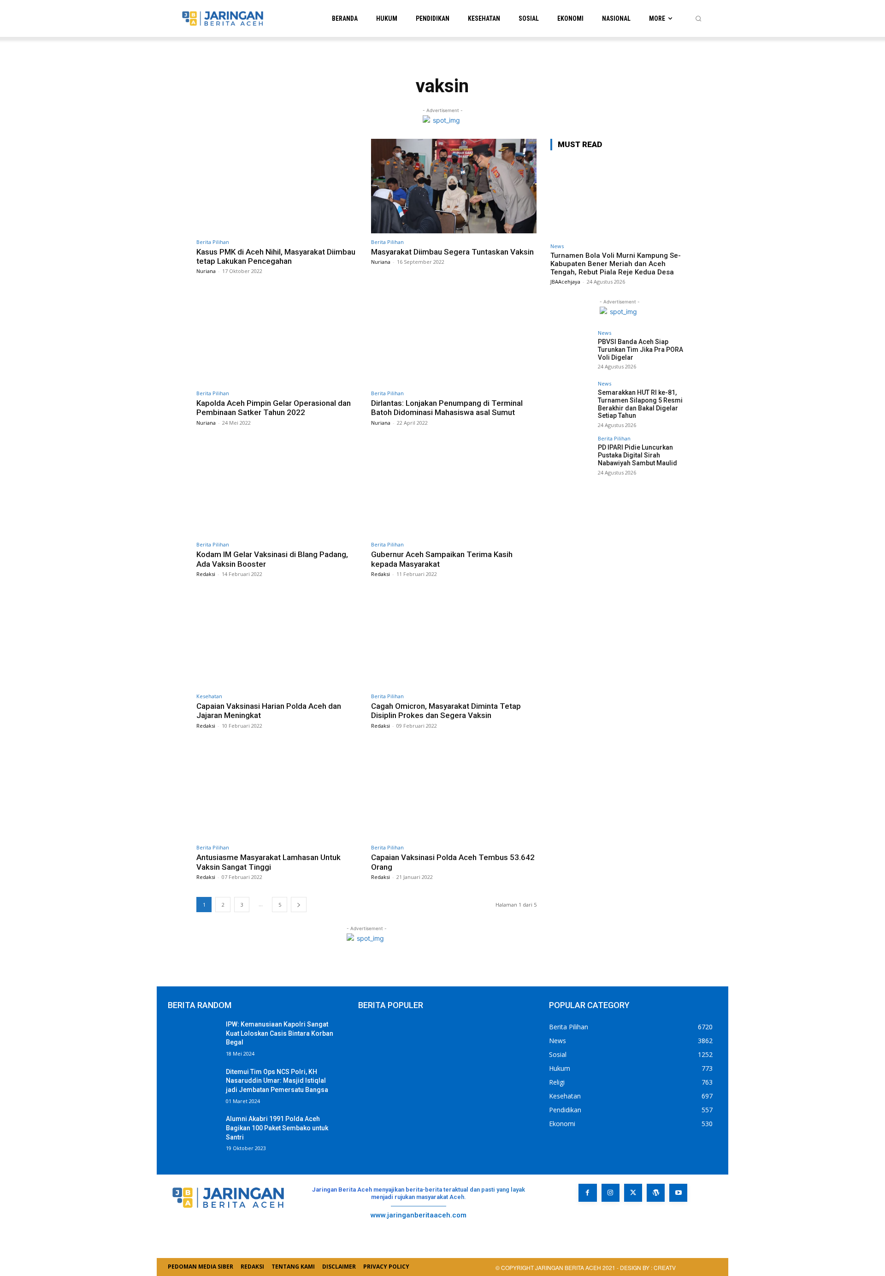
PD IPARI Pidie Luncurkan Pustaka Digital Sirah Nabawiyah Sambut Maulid (637, 455)
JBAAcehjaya (565, 281)
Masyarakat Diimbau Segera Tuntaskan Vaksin (452, 251)
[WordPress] (656, 1193)
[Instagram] (611, 1193)
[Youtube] (678, 1193)
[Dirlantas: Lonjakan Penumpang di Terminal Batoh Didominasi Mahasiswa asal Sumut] (454, 337)
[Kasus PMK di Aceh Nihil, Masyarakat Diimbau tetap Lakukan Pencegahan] (279, 186)
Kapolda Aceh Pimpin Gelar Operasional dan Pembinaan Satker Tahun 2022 (273, 407)
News (557, 246)
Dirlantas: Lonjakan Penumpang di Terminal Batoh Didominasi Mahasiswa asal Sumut (447, 407)
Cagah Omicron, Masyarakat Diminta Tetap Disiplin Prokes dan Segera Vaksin (446, 710)
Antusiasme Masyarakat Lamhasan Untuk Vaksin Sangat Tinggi (268, 862)
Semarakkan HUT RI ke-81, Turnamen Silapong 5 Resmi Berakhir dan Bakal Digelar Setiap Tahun (640, 404)
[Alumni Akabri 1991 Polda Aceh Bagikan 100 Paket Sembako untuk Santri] (193, 1132)
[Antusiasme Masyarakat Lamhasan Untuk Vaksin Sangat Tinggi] (279, 792)
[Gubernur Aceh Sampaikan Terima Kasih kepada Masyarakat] (454, 489)
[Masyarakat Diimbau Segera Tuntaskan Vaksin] (454, 186)
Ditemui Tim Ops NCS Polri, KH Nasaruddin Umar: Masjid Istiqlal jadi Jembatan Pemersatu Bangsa (277, 1080)
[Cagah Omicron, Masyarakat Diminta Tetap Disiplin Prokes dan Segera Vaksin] (454, 640)
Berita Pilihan (212, 241)
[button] (698, 18)
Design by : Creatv (648, 1267)
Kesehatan (209, 696)
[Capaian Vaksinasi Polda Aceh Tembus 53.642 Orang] (454, 792)
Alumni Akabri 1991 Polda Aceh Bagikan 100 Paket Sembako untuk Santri (277, 1127)
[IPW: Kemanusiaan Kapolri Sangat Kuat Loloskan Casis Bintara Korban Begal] (193, 1038)
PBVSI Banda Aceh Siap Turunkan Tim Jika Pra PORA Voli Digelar (640, 349)
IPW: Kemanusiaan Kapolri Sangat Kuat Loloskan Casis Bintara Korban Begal (279, 1033)
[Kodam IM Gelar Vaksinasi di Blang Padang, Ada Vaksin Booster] (279, 489)
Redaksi (205, 573)
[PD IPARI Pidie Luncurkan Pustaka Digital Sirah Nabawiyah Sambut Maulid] (571, 456)
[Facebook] (587, 1193)
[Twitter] (633, 1193)
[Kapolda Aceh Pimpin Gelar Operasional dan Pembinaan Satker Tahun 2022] (279, 337)
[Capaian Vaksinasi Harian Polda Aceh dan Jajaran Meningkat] (279, 640)
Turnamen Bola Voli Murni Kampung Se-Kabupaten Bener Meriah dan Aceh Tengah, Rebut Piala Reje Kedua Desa (615, 263)
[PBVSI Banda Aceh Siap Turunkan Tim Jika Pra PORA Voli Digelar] (571, 351)
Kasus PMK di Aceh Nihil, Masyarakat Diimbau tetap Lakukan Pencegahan (275, 256)
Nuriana (206, 270)
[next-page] (299, 904)
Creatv (598, 1221)
